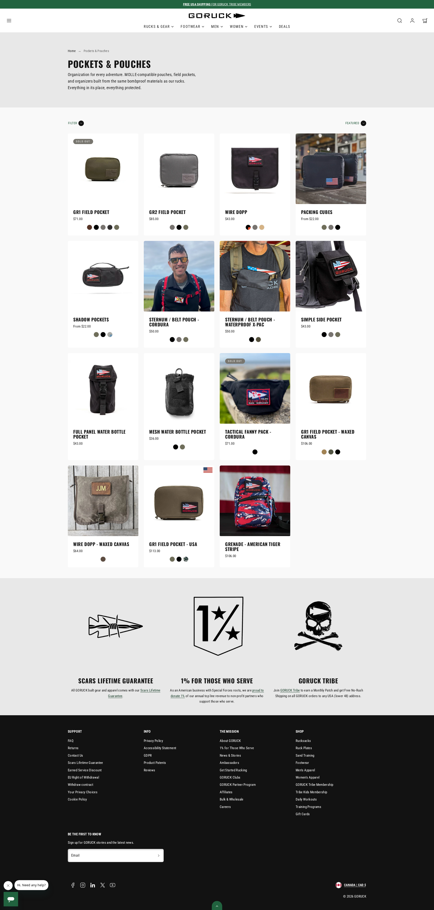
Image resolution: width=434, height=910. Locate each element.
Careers (225, 807)
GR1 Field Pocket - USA (173, 544)
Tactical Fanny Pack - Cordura (248, 434)
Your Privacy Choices (82, 792)
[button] (9, 20)
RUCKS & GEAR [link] (157, 26)
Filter (72, 123)
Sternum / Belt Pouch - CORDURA (174, 322)
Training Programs (308, 807)
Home (72, 51)
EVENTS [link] (261, 26)
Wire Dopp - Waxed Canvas (101, 544)
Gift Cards (303, 814)
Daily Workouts (306, 799)
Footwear (302, 763)
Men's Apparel (305, 770)
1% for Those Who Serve (237, 748)
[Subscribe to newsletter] (159, 855)
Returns (73, 748)
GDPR (148, 755)
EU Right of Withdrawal (83, 777)
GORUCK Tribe (290, 690)
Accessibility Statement (160, 748)
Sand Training (305, 755)
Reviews (149, 770)
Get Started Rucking (233, 770)
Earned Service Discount (84, 770)
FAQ (70, 741)
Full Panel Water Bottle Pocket (99, 434)
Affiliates (226, 792)
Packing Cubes (317, 212)
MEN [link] (215, 26)
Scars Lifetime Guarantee (85, 763)
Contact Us (75, 755)
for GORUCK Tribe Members (217, 4)
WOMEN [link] (236, 26)
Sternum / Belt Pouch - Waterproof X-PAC (250, 322)
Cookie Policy (77, 799)
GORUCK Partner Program (238, 785)
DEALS (284, 26)
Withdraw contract (80, 785)
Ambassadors (229, 763)
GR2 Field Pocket (167, 212)
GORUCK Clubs (230, 777)
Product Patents (155, 763)
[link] (412, 20)
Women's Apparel (307, 777)
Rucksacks (303, 741)
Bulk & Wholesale (231, 799)
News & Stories (230, 755)
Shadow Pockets (91, 319)
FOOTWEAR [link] (190, 26)
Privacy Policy (153, 741)
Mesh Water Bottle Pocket (177, 431)
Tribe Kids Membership (311, 792)
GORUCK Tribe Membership (314, 785)
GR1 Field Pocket (91, 212)
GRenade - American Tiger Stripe (252, 546)
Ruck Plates (304, 748)
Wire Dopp (236, 212)
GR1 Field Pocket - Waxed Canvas (327, 434)
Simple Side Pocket (321, 319)
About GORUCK (230, 741)
